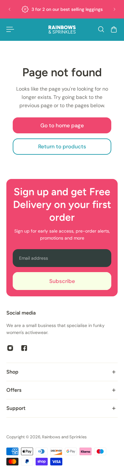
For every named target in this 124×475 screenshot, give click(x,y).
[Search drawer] (101, 29)
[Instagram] (10, 348)
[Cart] (113, 29)
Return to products (62, 146)
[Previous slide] (9, 9)
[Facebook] (24, 348)
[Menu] (10, 29)
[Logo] (62, 30)
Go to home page (62, 125)
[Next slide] (114, 9)
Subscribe (62, 281)
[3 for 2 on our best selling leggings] (62, 9)
